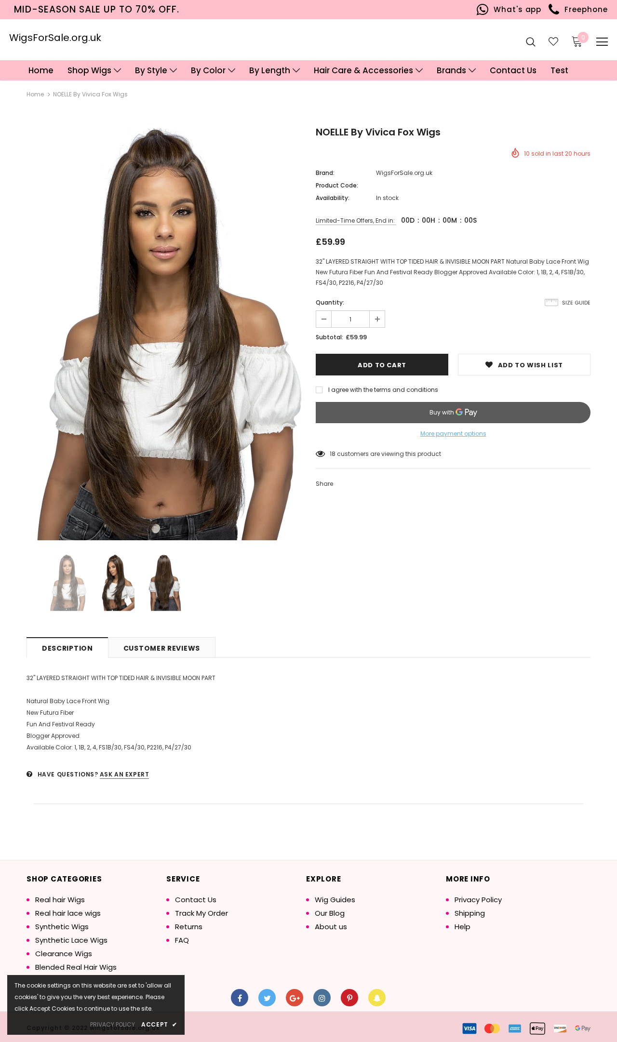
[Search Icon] (531, 41)
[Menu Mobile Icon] (602, 42)
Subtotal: (329, 337)
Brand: (325, 173)
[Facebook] (239, 997)
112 (333, 454)
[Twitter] (267, 997)
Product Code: (337, 185)
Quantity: (330, 302)
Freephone (583, 9)
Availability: (332, 198)
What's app (515, 9)
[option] (164, 334)
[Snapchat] (377, 997)
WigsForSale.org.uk (55, 37)
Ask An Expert (124, 774)
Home (35, 94)
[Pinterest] (349, 997)
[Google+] (294, 997)
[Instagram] (322, 997)
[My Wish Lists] (553, 41)
